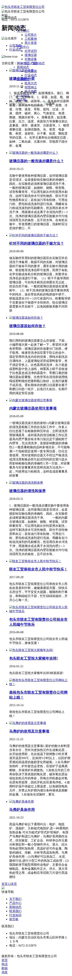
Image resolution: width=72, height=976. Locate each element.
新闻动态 (23, 67)
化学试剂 (31, 51)
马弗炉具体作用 (22, 810)
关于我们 (15, 899)
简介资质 (31, 42)
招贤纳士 (31, 87)
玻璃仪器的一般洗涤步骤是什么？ (36, 161)
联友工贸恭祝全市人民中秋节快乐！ (38, 569)
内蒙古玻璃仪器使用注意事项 (33, 408)
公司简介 (31, 34)
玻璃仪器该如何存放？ (27, 326)
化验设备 (31, 59)
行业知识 (15, 915)
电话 (5, 964)
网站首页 (23, 63)
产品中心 (23, 47)
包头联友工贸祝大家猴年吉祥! (33, 658)
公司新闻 (15, 45)
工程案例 (31, 38)
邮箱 (5, 968)
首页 (5, 884)
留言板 (13, 919)
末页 (14, 884)
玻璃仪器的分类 (22, 79)
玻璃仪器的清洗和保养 (27, 491)
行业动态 (31, 75)
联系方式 (31, 83)
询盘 (5, 972)
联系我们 (15, 911)
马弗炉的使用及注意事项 (29, 731)
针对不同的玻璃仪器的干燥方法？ (36, 243)
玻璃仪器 (31, 55)
